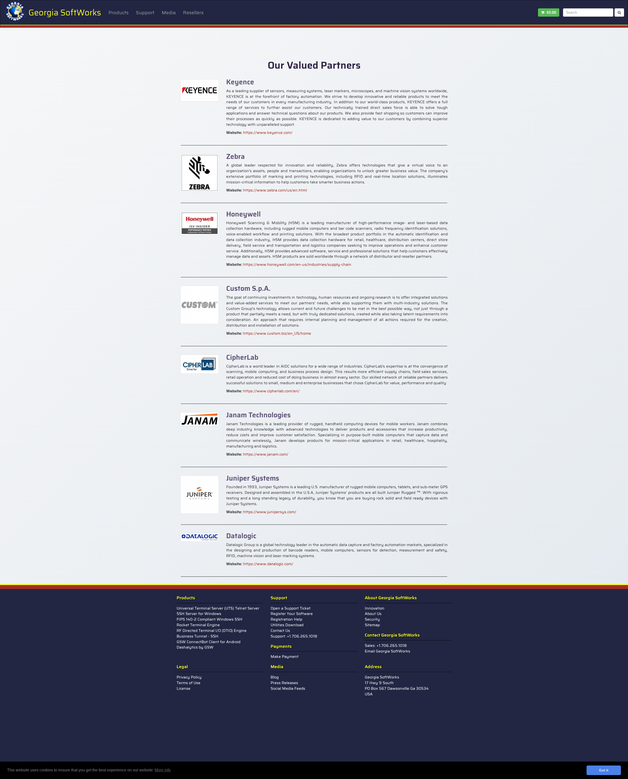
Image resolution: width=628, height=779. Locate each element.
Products (118, 12)
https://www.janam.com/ (265, 454)
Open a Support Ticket (291, 608)
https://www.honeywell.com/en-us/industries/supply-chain (297, 264)
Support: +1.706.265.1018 (294, 636)
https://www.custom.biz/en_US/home (277, 333)
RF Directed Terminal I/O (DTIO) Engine (212, 630)
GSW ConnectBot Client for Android (208, 642)
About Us (373, 614)
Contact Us (280, 630)
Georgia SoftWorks (64, 12)
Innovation (374, 608)
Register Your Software (292, 614)
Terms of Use (188, 683)
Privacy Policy (189, 677)
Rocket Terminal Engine (198, 625)
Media (169, 12)
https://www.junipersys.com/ (269, 512)
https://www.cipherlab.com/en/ (271, 391)
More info (163, 770)
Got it (603, 770)
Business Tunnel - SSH (197, 636)
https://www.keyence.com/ (267, 132)
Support (145, 12)
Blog (275, 677)
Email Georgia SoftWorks (387, 651)
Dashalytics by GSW (195, 647)
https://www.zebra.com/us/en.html (275, 190)
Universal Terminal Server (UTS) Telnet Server (218, 608)
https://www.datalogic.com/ (268, 564)
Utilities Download (287, 625)
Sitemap (372, 625)
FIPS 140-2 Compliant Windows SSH (209, 619)
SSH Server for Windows (199, 614)
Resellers (193, 12)
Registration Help (286, 619)
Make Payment (285, 656)
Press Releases (284, 683)
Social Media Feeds (288, 688)
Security (372, 619)
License (183, 688)
